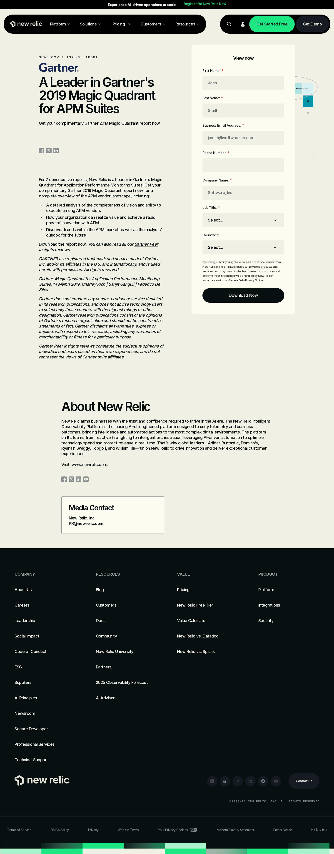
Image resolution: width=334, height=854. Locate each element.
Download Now (243, 295)
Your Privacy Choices (173, 830)
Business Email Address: (223, 125)
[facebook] (263, 781)
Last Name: (212, 98)
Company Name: (217, 180)
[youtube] (224, 781)
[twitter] (237, 781)
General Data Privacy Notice (245, 280)
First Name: (212, 70)
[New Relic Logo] (25, 24)
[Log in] (242, 24)
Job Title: (211, 207)
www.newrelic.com (89, 464)
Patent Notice (282, 830)
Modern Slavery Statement (235, 830)
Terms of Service (19, 830)
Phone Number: (215, 153)
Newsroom (49, 57)
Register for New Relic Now (205, 4)
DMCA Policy (60, 830)
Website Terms (128, 830)
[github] (250, 781)
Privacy (93, 830)
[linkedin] (212, 781)
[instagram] (275, 781)
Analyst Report (82, 57)
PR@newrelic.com (86, 523)
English (321, 829)
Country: (210, 235)
